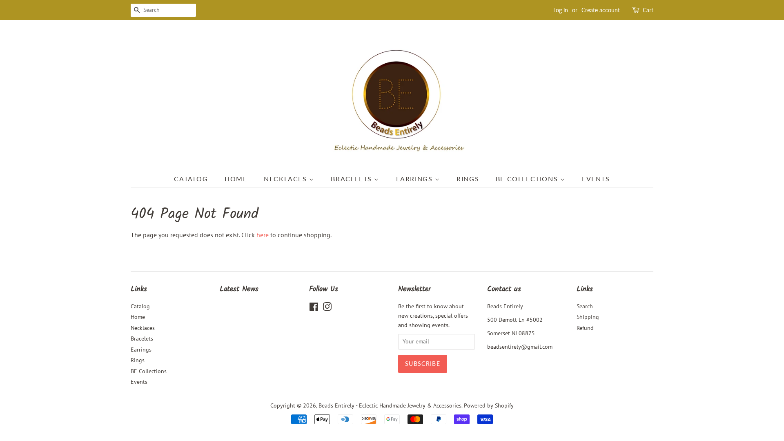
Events (596, 179)
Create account (600, 10)
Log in (560, 10)
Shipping (588, 317)
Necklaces (286, 179)
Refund (585, 328)
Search (585, 306)
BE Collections (528, 179)
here (262, 235)
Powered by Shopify (489, 405)
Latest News (239, 289)
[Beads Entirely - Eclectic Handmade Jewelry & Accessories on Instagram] (327, 308)
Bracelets (352, 179)
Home (236, 179)
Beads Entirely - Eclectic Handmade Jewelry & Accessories (389, 405)
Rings (468, 179)
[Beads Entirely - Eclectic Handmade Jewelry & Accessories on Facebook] (313, 308)
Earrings (415, 179)
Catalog (191, 179)
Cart (648, 10)
